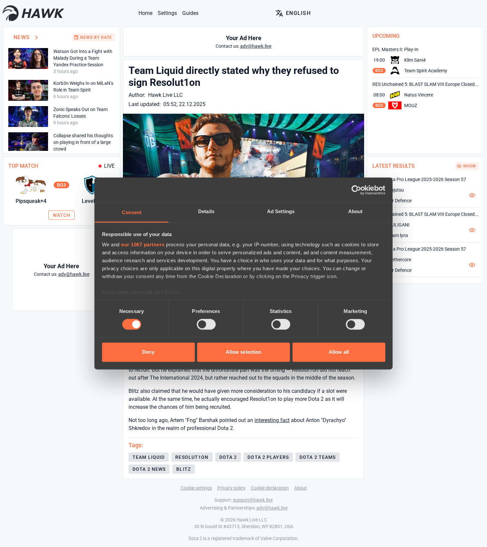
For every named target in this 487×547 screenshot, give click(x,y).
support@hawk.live (253, 500)
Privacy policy (231, 488)
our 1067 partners (143, 244)
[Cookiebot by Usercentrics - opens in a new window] (356, 190)
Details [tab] (206, 211)
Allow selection (244, 352)
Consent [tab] (132, 212)
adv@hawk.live (272, 508)
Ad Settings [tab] (281, 211)
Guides (190, 13)
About (300, 488)
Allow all (339, 352)
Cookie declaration (270, 488)
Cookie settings (196, 488)
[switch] (206, 324)
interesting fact (272, 420)
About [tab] (355, 211)
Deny (148, 352)
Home (145, 13)
